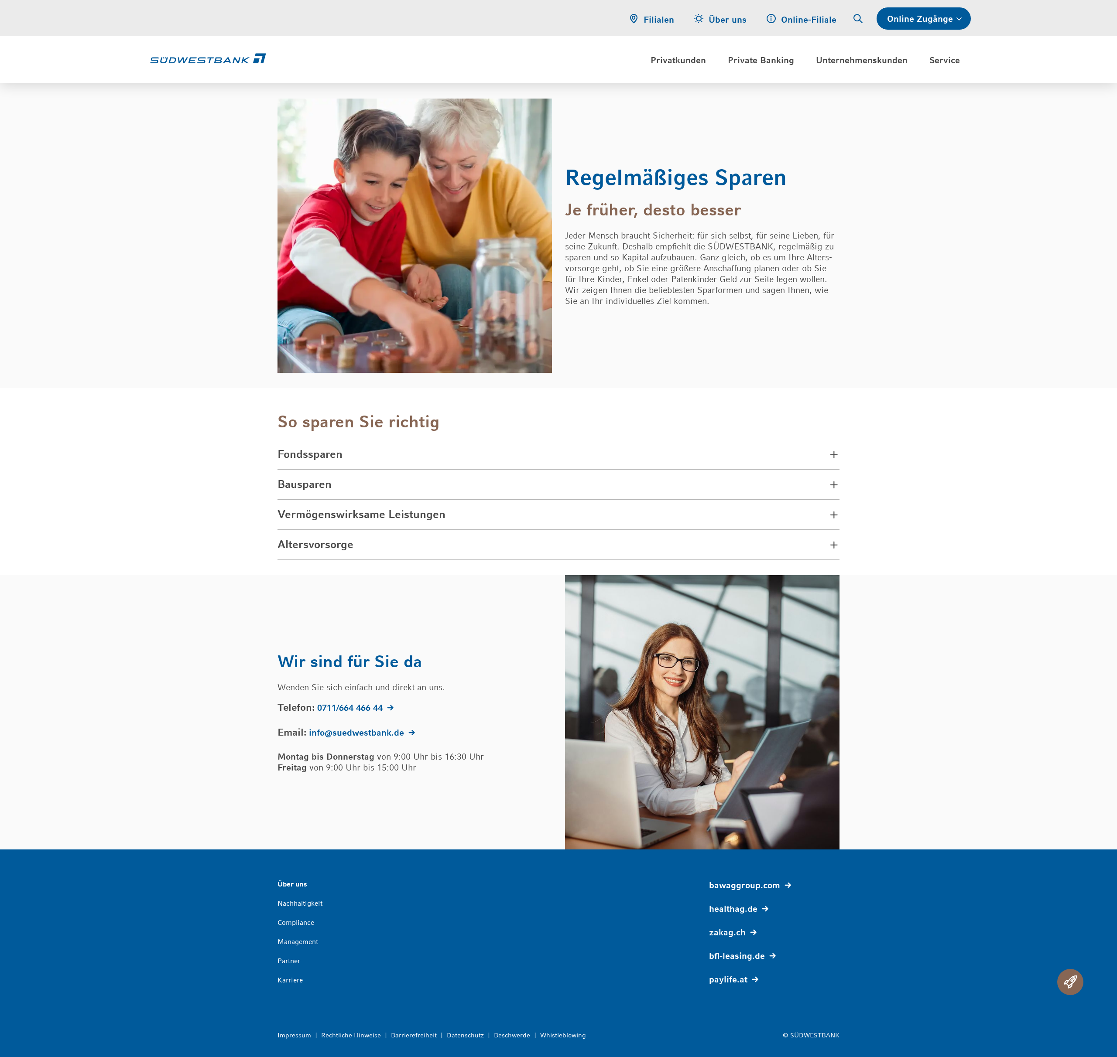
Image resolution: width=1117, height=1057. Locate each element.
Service (944, 60)
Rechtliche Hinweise (351, 1035)
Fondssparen (310, 454)
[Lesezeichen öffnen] (1070, 982)
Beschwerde (512, 1035)
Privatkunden (678, 60)
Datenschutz (465, 1035)
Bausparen (305, 484)
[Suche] (858, 19)
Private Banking (761, 60)
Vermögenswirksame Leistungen (361, 514)
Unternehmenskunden (862, 60)
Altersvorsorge (315, 544)
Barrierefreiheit (414, 1035)
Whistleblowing (563, 1035)
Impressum (294, 1035)
